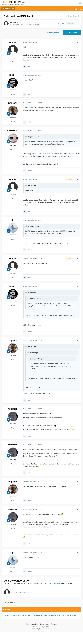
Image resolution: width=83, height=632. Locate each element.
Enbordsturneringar (32, 25)
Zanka (45, 615)
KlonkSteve (38, 615)
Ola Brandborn (53, 615)
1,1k (13, 428)
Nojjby (12, 75)
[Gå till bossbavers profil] (13, 138)
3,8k (13, 239)
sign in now (51, 583)
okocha (30, 615)
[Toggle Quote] (26, 137)
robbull (18, 615)
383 (13, 94)
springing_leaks (72, 615)
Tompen (24, 615)
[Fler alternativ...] (77, 42)
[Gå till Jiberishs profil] (6, 23)
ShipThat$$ (62, 615)
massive (6, 615)
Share (61, 23)
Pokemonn (12, 409)
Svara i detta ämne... (22, 592)
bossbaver (12, 131)
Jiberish (15, 22)
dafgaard (12, 103)
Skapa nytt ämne (53, 33)
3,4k (13, 149)
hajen (12, 220)
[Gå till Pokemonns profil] (13, 416)
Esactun (13, 615)
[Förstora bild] (55, 425)
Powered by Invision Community (41, 629)
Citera (30, 66)
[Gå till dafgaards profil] (13, 111)
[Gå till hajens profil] (13, 228)
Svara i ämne (72, 33)
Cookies (54, 624)
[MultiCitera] (24, 66)
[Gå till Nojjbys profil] (13, 83)
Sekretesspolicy (32, 624)
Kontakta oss (44, 624)
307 (13, 122)
